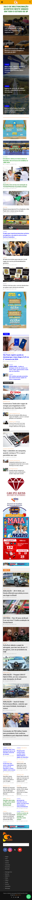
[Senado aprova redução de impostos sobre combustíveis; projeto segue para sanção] (5, 469)
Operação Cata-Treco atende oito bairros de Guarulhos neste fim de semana (9, 752)
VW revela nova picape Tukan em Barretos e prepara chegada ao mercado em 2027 (15, 50)
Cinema (7, 862)
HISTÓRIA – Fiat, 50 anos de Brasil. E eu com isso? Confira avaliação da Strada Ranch (16, 620)
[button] (28, 896)
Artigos (6, 856)
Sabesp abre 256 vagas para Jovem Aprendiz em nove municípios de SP (22, 766)
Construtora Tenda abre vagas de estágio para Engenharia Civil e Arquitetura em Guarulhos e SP (15, 406)
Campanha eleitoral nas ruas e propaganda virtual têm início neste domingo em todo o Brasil (18, 464)
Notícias (5, 207)
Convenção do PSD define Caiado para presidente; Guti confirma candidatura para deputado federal (15, 733)
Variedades (7, 886)
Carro (6, 46)
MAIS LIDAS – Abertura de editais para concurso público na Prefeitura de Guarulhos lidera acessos (15, 69)
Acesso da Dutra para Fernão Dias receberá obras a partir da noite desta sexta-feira (15, 110)
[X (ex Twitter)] (15, 850)
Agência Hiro (18, 895)
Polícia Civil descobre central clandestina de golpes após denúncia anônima (15, 286)
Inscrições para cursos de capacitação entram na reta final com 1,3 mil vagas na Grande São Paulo (9, 816)
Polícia (4, 283)
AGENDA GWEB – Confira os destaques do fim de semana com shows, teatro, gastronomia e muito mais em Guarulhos (18, 369)
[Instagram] (10, 850)
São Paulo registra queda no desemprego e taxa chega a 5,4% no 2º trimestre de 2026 (16, 357)
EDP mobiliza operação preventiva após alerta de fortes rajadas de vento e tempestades (18, 378)
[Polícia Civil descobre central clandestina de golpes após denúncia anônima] (16, 274)
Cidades (7, 64)
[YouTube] (20, 850)
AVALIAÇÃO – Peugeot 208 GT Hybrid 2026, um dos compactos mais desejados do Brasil (15, 677)
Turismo (7, 884)
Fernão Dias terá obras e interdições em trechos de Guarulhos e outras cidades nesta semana (9, 767)
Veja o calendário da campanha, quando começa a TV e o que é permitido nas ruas (14, 453)
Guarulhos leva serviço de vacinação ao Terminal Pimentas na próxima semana (15, 185)
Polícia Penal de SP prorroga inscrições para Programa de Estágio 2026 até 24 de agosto (17, 425)
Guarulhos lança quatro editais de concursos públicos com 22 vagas (8, 779)
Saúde (4, 183)
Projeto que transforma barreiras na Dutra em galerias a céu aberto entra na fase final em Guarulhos (16, 235)
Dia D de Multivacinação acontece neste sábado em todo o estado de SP (16, 9)
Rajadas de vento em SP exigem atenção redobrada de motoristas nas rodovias (15, 90)
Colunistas (7, 865)
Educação (7, 24)
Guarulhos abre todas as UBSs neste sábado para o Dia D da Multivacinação (9, 803)
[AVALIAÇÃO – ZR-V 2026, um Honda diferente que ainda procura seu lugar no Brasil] (16, 579)
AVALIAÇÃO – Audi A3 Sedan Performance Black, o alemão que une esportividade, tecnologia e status (15, 705)
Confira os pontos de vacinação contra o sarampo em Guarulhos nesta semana (22, 816)
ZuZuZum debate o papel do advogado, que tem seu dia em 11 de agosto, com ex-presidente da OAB (15, 648)
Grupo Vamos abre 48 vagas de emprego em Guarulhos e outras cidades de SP (23, 779)
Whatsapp (7, 888)
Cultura (19, 749)
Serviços (8, 183)
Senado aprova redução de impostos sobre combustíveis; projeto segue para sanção (17, 472)
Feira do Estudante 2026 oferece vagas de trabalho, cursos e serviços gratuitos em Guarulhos (19, 417)
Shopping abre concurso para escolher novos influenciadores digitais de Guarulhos (22, 754)
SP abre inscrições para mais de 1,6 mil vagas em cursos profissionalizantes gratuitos (15, 261)
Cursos (5, 257)
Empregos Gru (10, 352)
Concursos (24, 747)
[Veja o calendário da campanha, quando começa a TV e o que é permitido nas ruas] (16, 439)
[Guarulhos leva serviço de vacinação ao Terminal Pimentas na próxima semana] (16, 174)
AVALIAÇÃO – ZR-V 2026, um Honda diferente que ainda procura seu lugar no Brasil (15, 593)
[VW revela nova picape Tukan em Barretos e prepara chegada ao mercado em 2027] (16, 45)
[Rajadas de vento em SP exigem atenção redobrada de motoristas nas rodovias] (16, 85)
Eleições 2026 (6, 448)
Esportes (5, 156)
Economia (7, 866)
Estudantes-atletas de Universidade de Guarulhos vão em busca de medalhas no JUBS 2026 (15, 160)
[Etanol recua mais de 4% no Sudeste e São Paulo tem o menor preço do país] (16, 198)
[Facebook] (5, 850)
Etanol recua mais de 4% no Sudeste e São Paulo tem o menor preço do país (16, 210)
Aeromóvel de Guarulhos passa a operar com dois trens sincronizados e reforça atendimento (23, 803)
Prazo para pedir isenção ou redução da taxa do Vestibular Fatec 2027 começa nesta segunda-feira (14, 29)
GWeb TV (8, 589)
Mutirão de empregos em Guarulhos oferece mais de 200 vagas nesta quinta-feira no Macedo (9, 791)
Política (12, 448)
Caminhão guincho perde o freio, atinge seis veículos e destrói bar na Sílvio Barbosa (22, 791)
